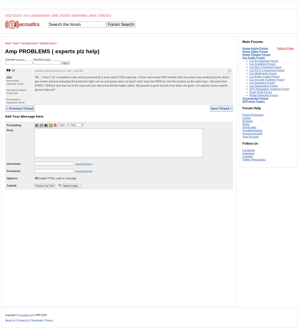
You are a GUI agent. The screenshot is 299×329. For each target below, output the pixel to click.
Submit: (12, 185)
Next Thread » (221, 108)
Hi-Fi (26, 15)
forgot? (47, 59)
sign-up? (20, 59)
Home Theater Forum (256, 54)
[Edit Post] (229, 70)
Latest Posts (13, 15)
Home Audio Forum (255, 48)
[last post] (9, 70)
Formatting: (14, 125)
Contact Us (23, 320)
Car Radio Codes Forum (264, 76)
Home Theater (61, 15)
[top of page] (7, 70)
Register (247, 121)
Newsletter (37, 320)
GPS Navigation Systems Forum (269, 89)
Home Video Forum (255, 51)
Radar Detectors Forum (263, 95)
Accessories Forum (255, 98)
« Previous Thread (19, 108)
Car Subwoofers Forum (263, 85)
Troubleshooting (252, 130)
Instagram (248, 153)
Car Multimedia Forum (263, 73)
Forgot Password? (84, 171)
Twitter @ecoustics (254, 159)
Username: (15, 59)
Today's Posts (285, 48)
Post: (10, 130)
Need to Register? (84, 164)
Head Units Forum (260, 92)
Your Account (250, 136)
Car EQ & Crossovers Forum (266, 70)
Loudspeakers (40, 15)
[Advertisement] (109, 251)
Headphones (79, 15)
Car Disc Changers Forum (265, 67)
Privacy (49, 320)
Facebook (248, 150)
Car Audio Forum (253, 57)
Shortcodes (249, 127)
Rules (246, 124)
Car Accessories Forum (263, 60)
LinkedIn (247, 156)
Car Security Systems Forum (266, 79)
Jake (9, 77)
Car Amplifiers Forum (262, 64)
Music (93, 15)
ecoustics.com (26, 315)
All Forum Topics (253, 101)
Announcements (252, 133)
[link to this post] (13, 70)
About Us (10, 320)
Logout (246, 118)
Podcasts (105, 15)
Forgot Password (252, 114)
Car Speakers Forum (262, 82)
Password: (41, 59)
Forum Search (121, 24)
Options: (12, 178)
